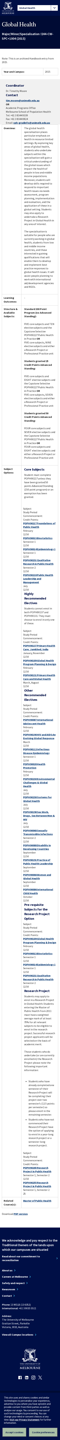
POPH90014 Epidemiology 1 (39, 549)
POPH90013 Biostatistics (37, 538)
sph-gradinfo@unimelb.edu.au (31, 122)
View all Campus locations (17, 1334)
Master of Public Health (37, 1200)
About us (7, 1270)
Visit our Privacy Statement (25, 1419)
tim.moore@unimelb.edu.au (23, 100)
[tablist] (37, 8)
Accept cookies (14, 1432)
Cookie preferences (43, 1432)
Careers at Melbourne (15, 1276)
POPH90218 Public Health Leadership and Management (38, 578)
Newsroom (8, 1289)
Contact (7, 1295)
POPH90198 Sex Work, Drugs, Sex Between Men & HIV (39, 815)
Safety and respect (13, 1283)
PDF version (21, 1214)
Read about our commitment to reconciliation (21, 1258)
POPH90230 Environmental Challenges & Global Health (39, 782)
